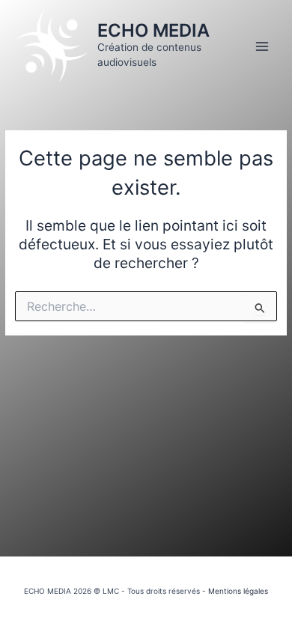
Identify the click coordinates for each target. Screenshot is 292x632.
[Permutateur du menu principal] (262, 46)
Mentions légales (238, 590)
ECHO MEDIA (153, 30)
